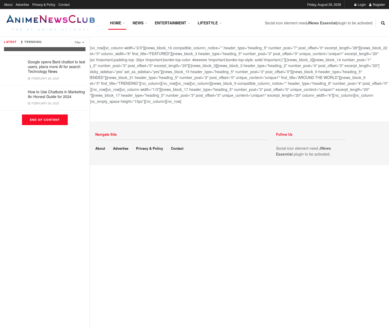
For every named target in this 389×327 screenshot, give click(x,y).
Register (378, 4)
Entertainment (170, 22)
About (8, 4)
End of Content (45, 120)
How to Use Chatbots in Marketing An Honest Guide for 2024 (56, 94)
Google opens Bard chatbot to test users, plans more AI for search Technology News (56, 66)
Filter (78, 42)
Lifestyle (208, 22)
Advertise (22, 4)
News (138, 22)
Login (361, 4)
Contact (64, 4)
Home (115, 22)
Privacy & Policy (43, 4)
